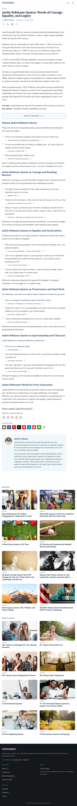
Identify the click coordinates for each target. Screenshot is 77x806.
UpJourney (8, 2)
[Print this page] (34, 427)
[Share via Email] (39, 427)
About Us (5, 768)
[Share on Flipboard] (24, 427)
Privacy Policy (45, 768)
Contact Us (6, 772)
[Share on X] (8, 24)
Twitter (4, 796)
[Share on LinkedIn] (29, 427)
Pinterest (5, 789)
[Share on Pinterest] (14, 427)
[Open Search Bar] (68, 3)
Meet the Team (7, 780)
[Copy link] (16, 24)
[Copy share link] (4, 427)
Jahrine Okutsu (9, 20)
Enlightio (26, 760)
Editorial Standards (8, 776)
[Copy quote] (41, 140)
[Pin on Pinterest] (12, 24)
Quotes (4, 8)
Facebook (5, 792)
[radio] (4, 417)
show (42, 116)
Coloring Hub (17, 760)
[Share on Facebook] (3, 24)
